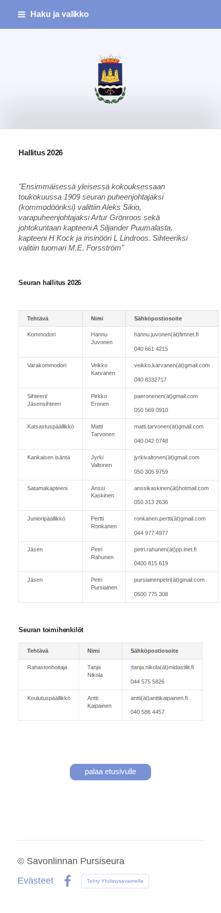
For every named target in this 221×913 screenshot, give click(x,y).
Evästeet (35, 881)
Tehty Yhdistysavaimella (115, 881)
